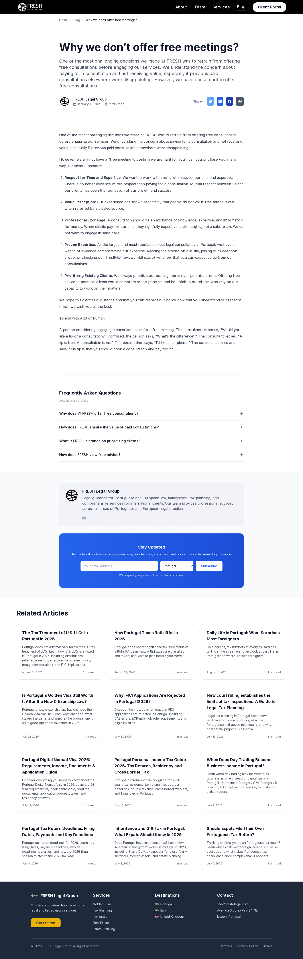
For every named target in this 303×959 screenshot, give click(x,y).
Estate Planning (104, 929)
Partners (226, 946)
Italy (163, 910)
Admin (267, 946)
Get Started (45, 923)
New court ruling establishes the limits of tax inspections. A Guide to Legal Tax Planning (241, 701)
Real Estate (101, 923)
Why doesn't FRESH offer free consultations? (98, 413)
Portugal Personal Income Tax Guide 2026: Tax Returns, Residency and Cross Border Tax (150, 765)
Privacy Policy (247, 946)
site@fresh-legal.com (232, 904)
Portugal (166, 904)
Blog (241, 6)
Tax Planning (102, 910)
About (181, 7)
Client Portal (269, 7)
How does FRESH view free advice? (89, 454)
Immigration (101, 916)
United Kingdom (172, 916)
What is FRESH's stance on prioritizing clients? (99, 441)
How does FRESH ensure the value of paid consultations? (109, 427)
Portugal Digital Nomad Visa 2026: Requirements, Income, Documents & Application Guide (58, 765)
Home (63, 20)
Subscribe (209, 566)
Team (199, 7)
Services (221, 7)
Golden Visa (102, 904)
